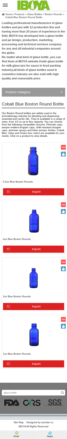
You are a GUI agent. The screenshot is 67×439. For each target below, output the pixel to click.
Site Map (19, 422)
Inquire (36, 191)
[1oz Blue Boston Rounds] (33, 333)
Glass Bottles (34, 14)
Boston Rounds (53, 14)
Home (8, 14)
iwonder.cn (47, 422)
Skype (50, 436)
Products (19, 14)
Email (16, 436)
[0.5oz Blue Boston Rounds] (33, 161)
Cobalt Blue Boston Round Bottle (23, 17)
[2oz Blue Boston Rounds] (33, 276)
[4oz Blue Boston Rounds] (33, 219)
